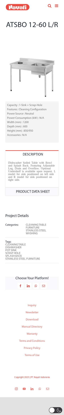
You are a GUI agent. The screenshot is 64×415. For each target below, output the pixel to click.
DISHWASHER (13, 247)
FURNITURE (32, 227)
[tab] (32, 154)
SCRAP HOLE (12, 253)
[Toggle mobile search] (49, 6)
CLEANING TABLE (36, 225)
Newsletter (32, 312)
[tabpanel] (32, 172)
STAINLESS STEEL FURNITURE (22, 259)
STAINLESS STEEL (36, 230)
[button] (55, 410)
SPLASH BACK (13, 256)
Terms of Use (32, 355)
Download (32, 319)
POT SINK (11, 250)
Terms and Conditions (32, 341)
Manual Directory (32, 326)
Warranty (32, 334)
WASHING (32, 233)
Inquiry (32, 305)
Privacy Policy (32, 348)
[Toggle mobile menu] (57, 6)
